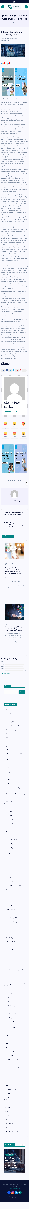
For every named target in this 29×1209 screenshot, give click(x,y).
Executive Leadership (11, 922)
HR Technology (9, 938)
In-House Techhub (10, 942)
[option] (15, 1161)
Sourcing (7, 1104)
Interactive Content (10, 958)
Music (7, 1010)
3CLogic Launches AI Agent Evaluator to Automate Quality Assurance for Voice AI (15, 1162)
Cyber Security (9, 854)
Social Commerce (10, 1094)
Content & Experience (11, 812)
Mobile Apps (8, 1002)
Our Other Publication (14, 1188)
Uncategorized (9, 1116)
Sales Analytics (9, 1064)
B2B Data (8, 768)
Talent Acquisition (10, 1108)
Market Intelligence (10, 980)
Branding (7, 784)
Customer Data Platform (12, 840)
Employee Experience (11, 906)
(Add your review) (5, 673)
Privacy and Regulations (11, 1056)
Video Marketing (10, 1128)
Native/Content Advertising (12, 1014)
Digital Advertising (10, 870)
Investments (8, 966)
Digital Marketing (10, 878)
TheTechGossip (10, 412)
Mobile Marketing (10, 1006)
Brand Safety (9, 780)
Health (7, 930)
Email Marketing (9, 902)
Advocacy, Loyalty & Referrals (13, 726)
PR (6, 1048)
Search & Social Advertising (12, 1078)
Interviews (8, 962)
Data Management (10, 862)
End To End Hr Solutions (12, 910)
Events (7, 914)
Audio (7, 760)
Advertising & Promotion (12, 722)
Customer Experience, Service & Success (13, 1154)
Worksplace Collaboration (12, 1132)
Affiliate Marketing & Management (15, 730)
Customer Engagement (11, 844)
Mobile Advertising (10, 998)
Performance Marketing (11, 1036)
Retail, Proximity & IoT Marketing (9, 38)
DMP (6, 890)
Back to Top (15, 1197)
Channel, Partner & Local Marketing (15, 794)
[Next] (24, 1145)
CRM (6, 832)
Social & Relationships (11, 1090)
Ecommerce (8, 898)
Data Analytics (9, 858)
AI (6, 734)
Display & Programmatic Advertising (15, 886)
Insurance (8, 954)
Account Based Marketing (12, 714)
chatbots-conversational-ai (12, 798)
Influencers (8, 946)
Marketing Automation (11, 990)
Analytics (7, 742)
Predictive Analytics (10, 1052)
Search (7, 686)
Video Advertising (10, 1124)
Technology (8, 1112)
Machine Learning (10, 976)
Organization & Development (13, 1028)
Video (7, 1120)
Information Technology (11, 950)
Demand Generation (10, 866)
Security (7, 1082)
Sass (6, 1074)
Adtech (7, 718)
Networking (8, 1018)
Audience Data (9, 750)
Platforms (8, 1040)
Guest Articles (9, 926)
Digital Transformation (11, 882)
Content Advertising (10, 816)
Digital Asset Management (12, 874)
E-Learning (8, 894)
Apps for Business (10, 746)
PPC (6, 1044)
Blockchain (8, 776)
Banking (7, 772)
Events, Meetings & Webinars (13, 918)
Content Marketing (10, 820)
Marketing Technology (11, 994)
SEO (6, 1086)
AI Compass (8, 738)
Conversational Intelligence (12, 828)
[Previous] (21, 1145)
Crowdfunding (9, 836)
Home (14, 23)
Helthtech (8, 934)
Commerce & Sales (10, 808)
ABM (6, 710)
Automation (8, 764)
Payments (8, 1032)
